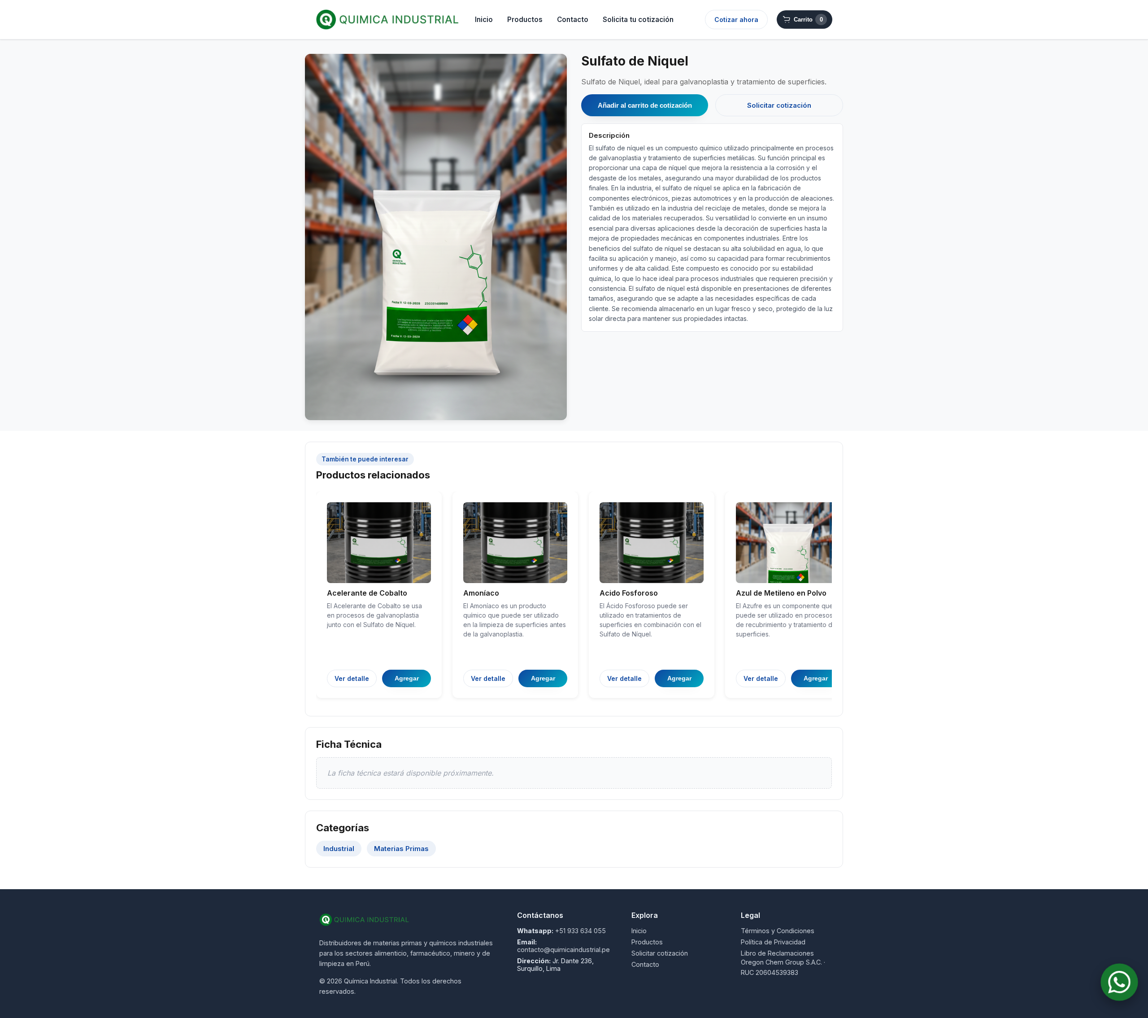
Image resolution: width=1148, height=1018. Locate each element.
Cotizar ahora (736, 19)
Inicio (484, 19)
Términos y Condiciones (777, 931)
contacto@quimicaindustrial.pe (563, 949)
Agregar (407, 678)
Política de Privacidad (773, 942)
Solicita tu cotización (638, 19)
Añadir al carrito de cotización (645, 105)
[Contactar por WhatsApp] (1119, 982)
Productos (525, 19)
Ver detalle (352, 678)
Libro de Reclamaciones (777, 953)
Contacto (572, 19)
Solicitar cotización (779, 105)
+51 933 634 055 (580, 931)
